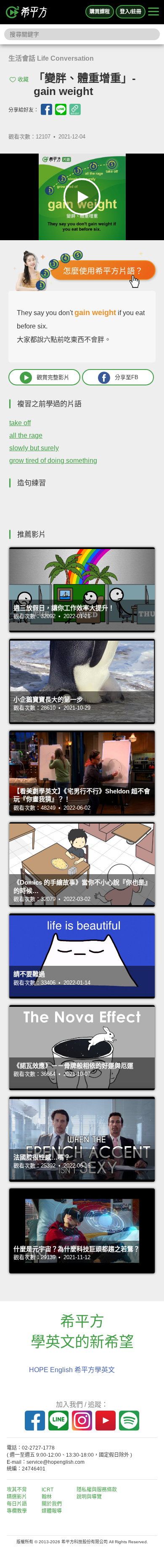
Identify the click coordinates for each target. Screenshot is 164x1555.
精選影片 (17, 1497)
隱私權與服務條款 (97, 1490)
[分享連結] (75, 109)
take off (20, 422)
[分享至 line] (60, 109)
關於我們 (52, 1504)
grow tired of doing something (53, 460)
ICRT (47, 1490)
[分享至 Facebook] (46, 109)
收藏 (23, 79)
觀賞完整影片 (53, 377)
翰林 (47, 1497)
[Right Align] (153, 12)
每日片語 (17, 1504)
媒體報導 (52, 1511)
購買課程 (100, 12)
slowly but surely (34, 448)
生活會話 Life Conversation (51, 58)
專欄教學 (17, 1511)
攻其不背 (17, 1490)
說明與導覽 (89, 1497)
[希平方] (27, 12)
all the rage (25, 435)
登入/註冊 (130, 12)
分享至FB (126, 377)
